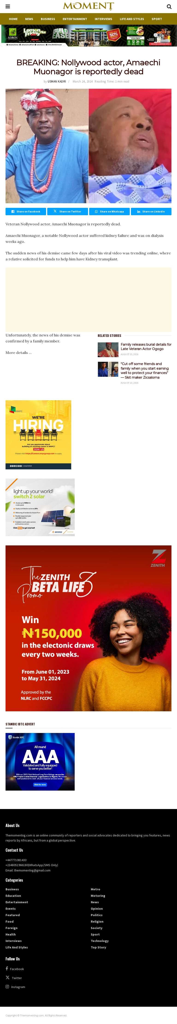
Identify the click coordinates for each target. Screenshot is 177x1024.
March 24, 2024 (83, 81)
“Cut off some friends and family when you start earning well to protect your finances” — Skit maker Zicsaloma (145, 371)
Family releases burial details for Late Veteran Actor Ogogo (146, 346)
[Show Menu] (8, 6)
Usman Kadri (57, 81)
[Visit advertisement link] (88, 36)
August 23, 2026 (130, 354)
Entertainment (75, 19)
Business (48, 19)
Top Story (98, 947)
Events (11, 908)
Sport (157, 19)
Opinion (97, 908)
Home (13, 19)
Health (11, 934)
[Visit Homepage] (88, 6)
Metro (95, 889)
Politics (97, 915)
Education (13, 896)
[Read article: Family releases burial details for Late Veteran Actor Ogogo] (108, 349)
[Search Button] (169, 6)
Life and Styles (132, 19)
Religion (97, 921)
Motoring (98, 896)
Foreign (12, 928)
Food (10, 921)
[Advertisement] (88, 300)
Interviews (103, 19)
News (29, 19)
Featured (13, 915)
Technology (100, 941)
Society (96, 928)
